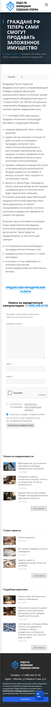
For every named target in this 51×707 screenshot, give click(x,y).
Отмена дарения (26, 537)
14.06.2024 (11, 77)
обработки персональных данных (33, 407)
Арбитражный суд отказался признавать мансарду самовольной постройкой (32, 466)
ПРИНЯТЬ (25, 699)
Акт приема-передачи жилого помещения (32, 550)
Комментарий (14, 324)
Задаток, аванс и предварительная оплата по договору (32, 563)
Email (10, 376)
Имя (9, 364)
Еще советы (39, 575)
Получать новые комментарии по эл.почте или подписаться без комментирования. (25, 417)
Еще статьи (39, 647)
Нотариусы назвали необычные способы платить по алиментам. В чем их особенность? (32, 480)
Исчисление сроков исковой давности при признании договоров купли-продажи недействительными (32, 611)
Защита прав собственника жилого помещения (31, 597)
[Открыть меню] (46, 4)
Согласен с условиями (25, 407)
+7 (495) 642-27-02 (36, 305)
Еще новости (38, 508)
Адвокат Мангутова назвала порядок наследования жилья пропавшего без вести (33, 495)
